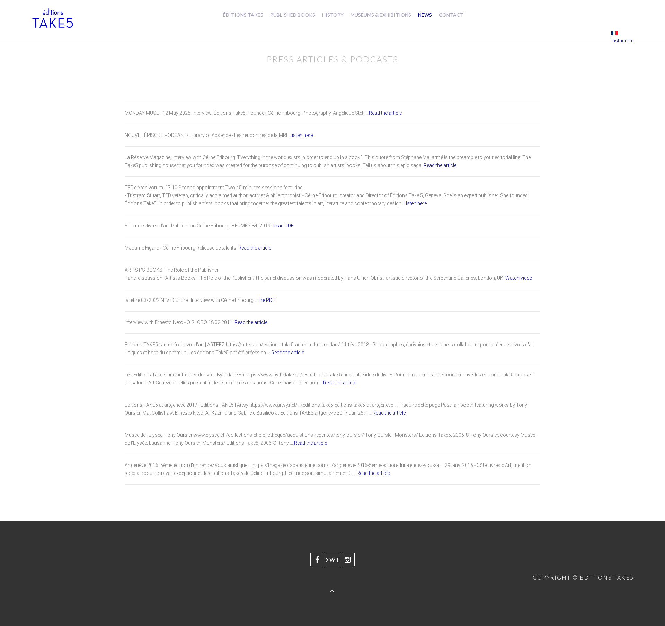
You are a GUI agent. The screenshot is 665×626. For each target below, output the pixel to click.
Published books (292, 15)
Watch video (518, 278)
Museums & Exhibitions (381, 15)
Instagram (622, 40)
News (425, 15)
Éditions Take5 (243, 15)
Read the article (385, 113)
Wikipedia (334, 559)
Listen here (301, 135)
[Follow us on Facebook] (317, 559)
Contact (451, 15)
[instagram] (348, 559)
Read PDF (283, 225)
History (333, 15)
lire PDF (267, 300)
